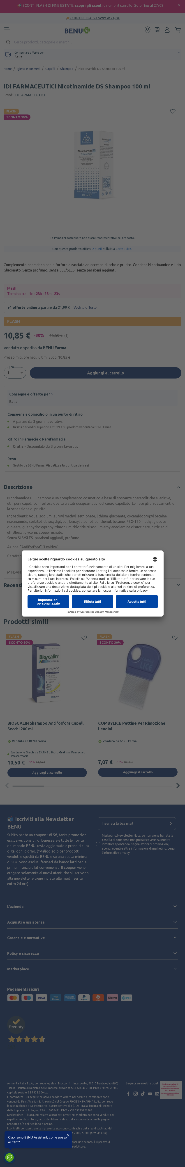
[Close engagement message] (68, 1135)
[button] (9, 1157)
